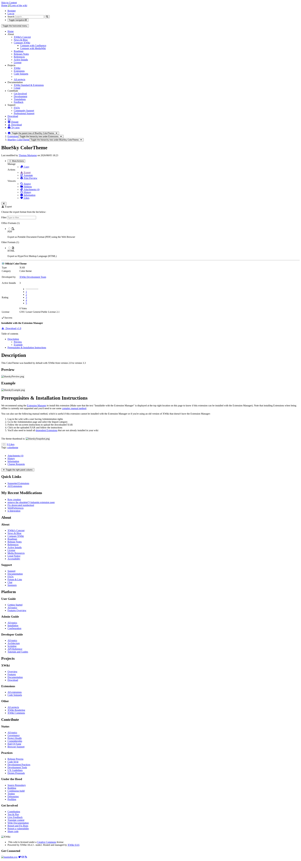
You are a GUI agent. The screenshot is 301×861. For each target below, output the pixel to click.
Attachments (15, 455)
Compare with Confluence (33, 45)
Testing (11, 793)
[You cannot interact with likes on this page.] (3, 444)
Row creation (14, 499)
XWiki (17, 68)
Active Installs (21, 59)
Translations (20, 99)
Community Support (24, 110)
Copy (26, 166)
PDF (10, 231)
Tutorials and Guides (18, 651)
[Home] (9, 133)
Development (20, 96)
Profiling (12, 799)
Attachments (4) (31, 189)
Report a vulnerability (18, 828)
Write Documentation (18, 823)
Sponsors (12, 585)
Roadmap (18, 51)
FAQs (17, 107)
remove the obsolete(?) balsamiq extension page (31, 502)
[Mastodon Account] (9, 857)
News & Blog (21, 40)
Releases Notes (21, 54)
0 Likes (10, 444)
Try (9, 119)
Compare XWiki (22, 42)
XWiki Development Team (32, 277)
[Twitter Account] (19, 857)
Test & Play (13, 814)
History (27, 192)
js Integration (14, 510)
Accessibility (14, 558)
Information (29, 195)
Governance (14, 735)
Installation (13, 625)
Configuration (14, 628)
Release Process (15, 759)
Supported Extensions (18, 483)
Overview (12, 671)
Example (18, 344)
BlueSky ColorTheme (18, 139)
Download (13, 116)
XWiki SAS (73, 845)
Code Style (13, 761)
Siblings (27, 186)
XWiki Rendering (16, 710)
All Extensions (15, 486)
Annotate (28, 175)
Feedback (18, 102)
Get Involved (20, 93)
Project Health (15, 738)
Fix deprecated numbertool (21, 505)
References (19, 56)
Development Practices (19, 764)
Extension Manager (36, 405)
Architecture (14, 643)
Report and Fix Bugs (18, 825)
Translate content (16, 820)
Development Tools (17, 767)
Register (12, 10)
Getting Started (15, 604)
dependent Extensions (46, 430)
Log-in (11, 13)
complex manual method (74, 408)
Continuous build (16, 790)
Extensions (19, 71)
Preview (18, 342)
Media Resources (16, 553)
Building (12, 788)
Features (12, 674)
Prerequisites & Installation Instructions (27, 347)
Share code (13, 831)
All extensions (15, 692)
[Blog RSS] (25, 857)
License (17, 62)
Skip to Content (9, 2)
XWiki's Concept (22, 37)
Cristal (17, 88)
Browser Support (16, 746)
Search (11, 16)
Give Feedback (15, 817)
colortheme (12, 447)
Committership (15, 741)
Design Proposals (16, 773)
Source (27, 183)
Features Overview (17, 610)
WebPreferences (16, 508)
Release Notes (15, 541)
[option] (154, 232)
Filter (4, 217)
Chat (10, 582)
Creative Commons (46, 842)
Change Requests (16, 464)
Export (27, 172)
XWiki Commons (16, 713)
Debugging (13, 796)
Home (11, 31)
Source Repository (17, 785)
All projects (19, 79)
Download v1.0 (12, 328)
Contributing (14, 811)
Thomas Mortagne (28, 155)
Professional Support (24, 113)
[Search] (47, 16)
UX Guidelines (15, 770)
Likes (26, 198)
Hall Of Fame (14, 744)
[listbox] (150, 240)
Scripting (12, 646)
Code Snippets (21, 73)
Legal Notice (14, 556)
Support (11, 571)
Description (13, 339)
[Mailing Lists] (22, 857)
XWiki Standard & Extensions (29, 85)
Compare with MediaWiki (33, 48)
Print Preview (30, 178)
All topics (12, 607)
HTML (11, 250)
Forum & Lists (15, 579)
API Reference (15, 649)
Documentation (15, 573)
